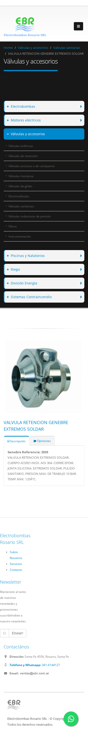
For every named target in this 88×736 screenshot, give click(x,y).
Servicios (16, 564)
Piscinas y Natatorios (28, 255)
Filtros (13, 226)
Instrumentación (20, 236)
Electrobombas (23, 106)
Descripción (17, 441)
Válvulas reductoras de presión (30, 216)
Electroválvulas (19, 196)
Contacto (16, 570)
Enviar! (17, 633)
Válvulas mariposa (21, 176)
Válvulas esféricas (21, 146)
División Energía (24, 283)
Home (8, 47)
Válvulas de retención (23, 156)
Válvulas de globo (20, 186)
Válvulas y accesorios (33, 47)
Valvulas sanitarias (66, 47)
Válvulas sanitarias (21, 206)
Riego (15, 269)
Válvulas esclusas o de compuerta (32, 166)
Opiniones (43, 441)
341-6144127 (35, 665)
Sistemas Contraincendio (31, 296)
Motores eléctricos (26, 120)
